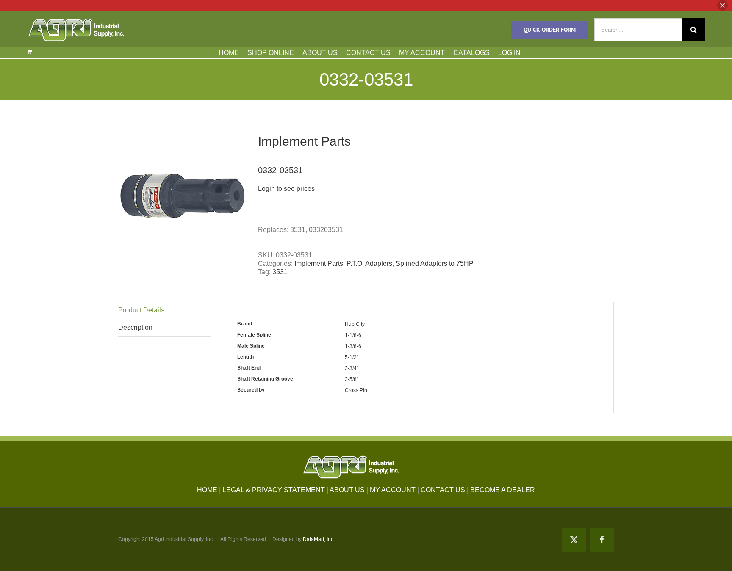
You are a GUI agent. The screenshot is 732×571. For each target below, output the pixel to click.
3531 (280, 272)
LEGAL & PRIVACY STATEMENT (273, 490)
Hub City (355, 324)
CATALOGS (471, 52)
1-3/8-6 (353, 346)
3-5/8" (351, 379)
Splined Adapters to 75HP (435, 263)
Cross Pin (356, 390)
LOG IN (509, 52)
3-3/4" (351, 368)
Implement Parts (318, 263)
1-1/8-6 (353, 335)
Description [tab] (135, 327)
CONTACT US (368, 52)
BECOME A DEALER (502, 490)
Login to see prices (286, 188)
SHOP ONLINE (270, 52)
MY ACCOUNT (422, 52)
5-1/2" (351, 357)
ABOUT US (320, 52)
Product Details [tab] (141, 310)
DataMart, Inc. (319, 539)
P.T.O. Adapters (369, 263)
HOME (229, 52)
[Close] (722, 5)
